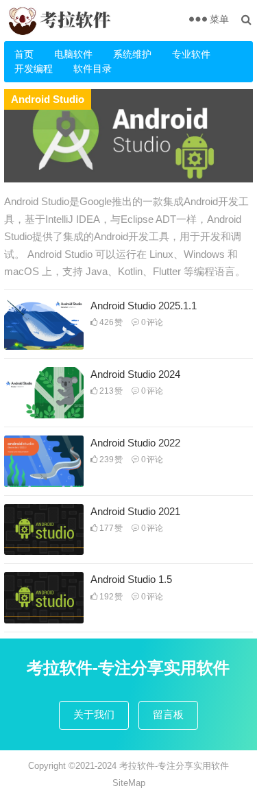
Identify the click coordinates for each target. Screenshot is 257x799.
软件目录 (92, 68)
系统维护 (132, 54)
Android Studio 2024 (135, 374)
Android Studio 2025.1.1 (143, 305)
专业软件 (191, 54)
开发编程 (33, 68)
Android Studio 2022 (135, 443)
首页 (24, 54)
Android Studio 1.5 (131, 579)
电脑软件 (73, 54)
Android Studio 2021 (135, 511)
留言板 (168, 714)
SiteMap (128, 783)
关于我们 (93, 714)
